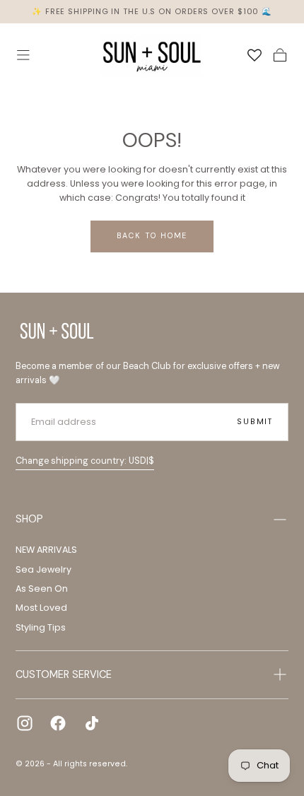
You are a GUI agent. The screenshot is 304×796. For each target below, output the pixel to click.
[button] (23, 55)
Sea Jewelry (43, 569)
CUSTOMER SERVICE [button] (64, 674)
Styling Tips (41, 627)
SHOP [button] (29, 519)
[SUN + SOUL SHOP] (57, 331)
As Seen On (42, 589)
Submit (255, 421)
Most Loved (41, 608)
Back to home (152, 235)
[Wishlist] (254, 55)
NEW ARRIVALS (46, 550)
